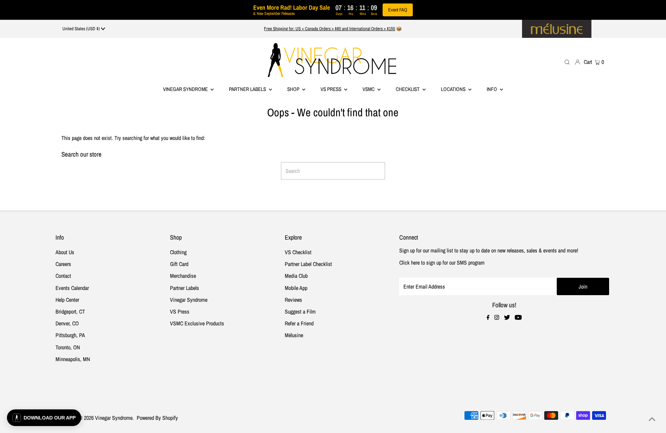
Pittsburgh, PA (70, 335)
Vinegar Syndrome (186, 89)
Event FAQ (397, 10)
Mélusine (294, 335)
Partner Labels (248, 89)
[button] (44, 417)
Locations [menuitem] (454, 89)
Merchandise (183, 276)
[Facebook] (488, 317)
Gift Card (179, 264)
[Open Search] (567, 61)
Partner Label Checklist (308, 264)
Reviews (293, 299)
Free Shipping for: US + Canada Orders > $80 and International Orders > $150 (329, 29)
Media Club (296, 276)
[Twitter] (507, 317)
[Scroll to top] (652, 419)
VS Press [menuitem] (331, 89)
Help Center (67, 299)
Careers (63, 264)
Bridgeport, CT (70, 311)
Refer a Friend (299, 323)
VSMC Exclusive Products (197, 323)
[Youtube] (518, 317)
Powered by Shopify (157, 418)
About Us (65, 252)
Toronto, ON (68, 347)
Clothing (178, 252)
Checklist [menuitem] (408, 89)
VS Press (179, 311)
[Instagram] (497, 317)
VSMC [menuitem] (369, 89)
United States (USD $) (81, 29)
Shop (293, 89)
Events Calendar (72, 288)
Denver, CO (67, 323)
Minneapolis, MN (73, 359)
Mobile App (296, 288)
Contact (63, 276)
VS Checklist (298, 252)
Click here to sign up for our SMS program (442, 262)
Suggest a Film (300, 311)
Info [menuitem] (492, 89)
